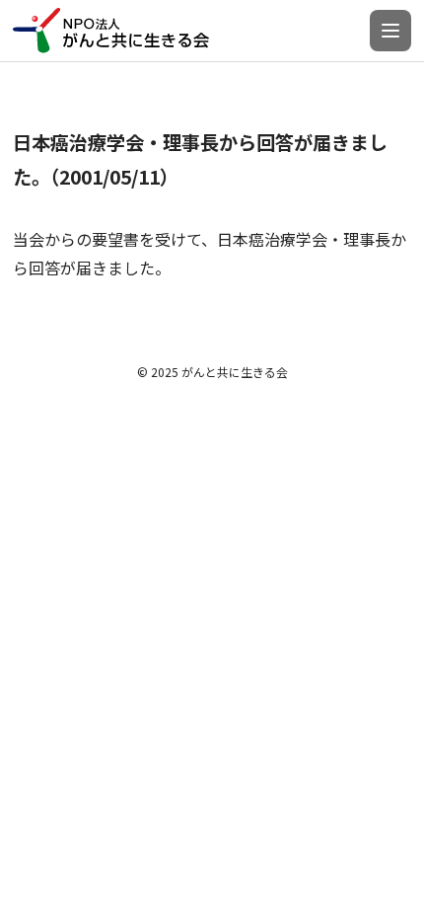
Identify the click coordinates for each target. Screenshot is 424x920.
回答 (44, 267)
